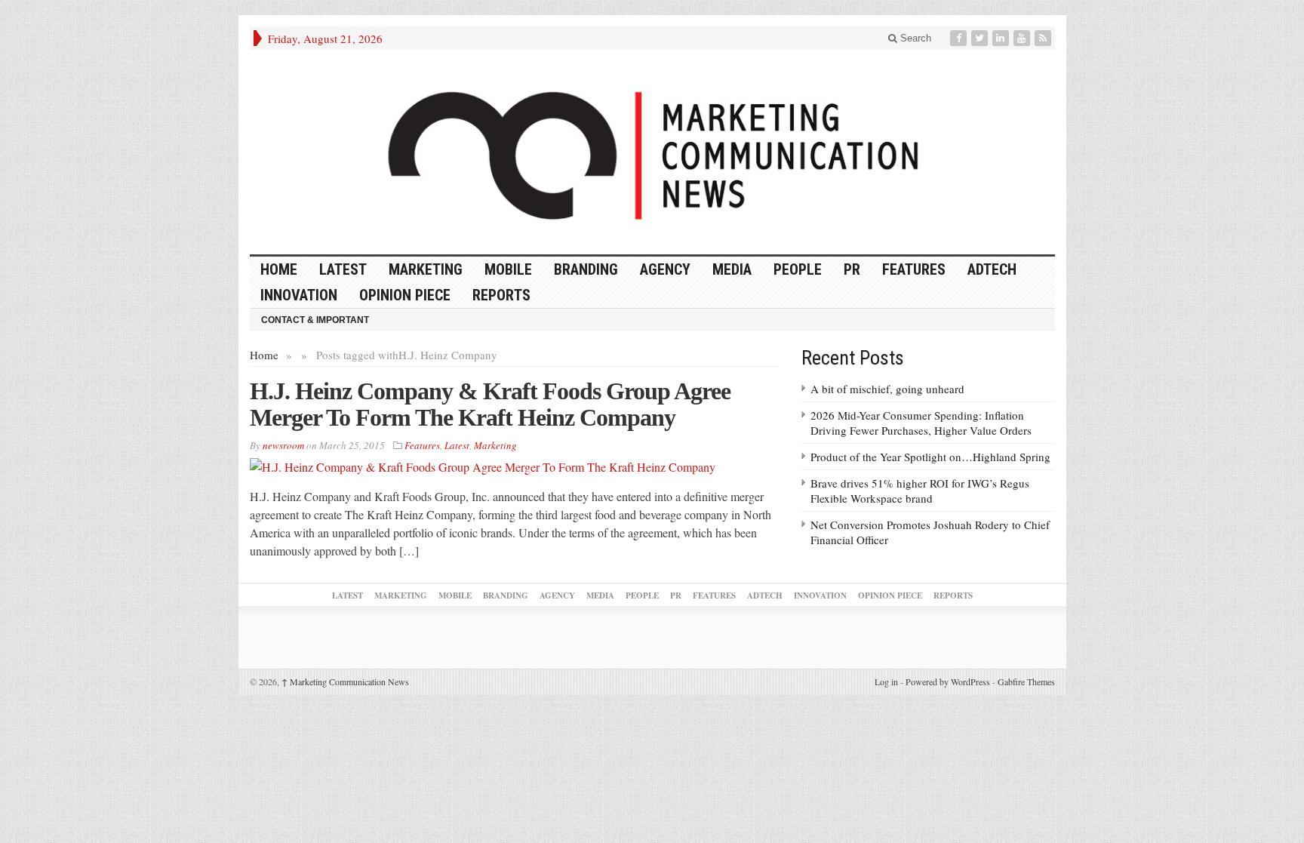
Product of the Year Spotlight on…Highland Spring (930, 456)
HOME (278, 269)
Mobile (508, 269)
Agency (665, 269)
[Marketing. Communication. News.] (652, 152)
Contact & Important (315, 320)
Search (914, 38)
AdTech (991, 269)
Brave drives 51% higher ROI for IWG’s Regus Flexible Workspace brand (919, 490)
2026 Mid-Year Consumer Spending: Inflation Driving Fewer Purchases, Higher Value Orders (921, 423)
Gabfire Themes (1026, 681)
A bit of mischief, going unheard (887, 388)
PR (852, 269)
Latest (343, 269)
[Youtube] (1023, 38)
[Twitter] (981, 38)
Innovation (298, 295)
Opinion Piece (405, 295)
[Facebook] (959, 38)
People (797, 269)
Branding (586, 269)
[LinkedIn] (1002, 38)
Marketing (426, 269)
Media (732, 269)
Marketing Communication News (345, 681)
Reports (501, 295)
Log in (886, 681)
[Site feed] (1044, 38)
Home (264, 354)
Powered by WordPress (948, 681)
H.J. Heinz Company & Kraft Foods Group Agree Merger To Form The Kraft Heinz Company (490, 404)
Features (914, 269)
